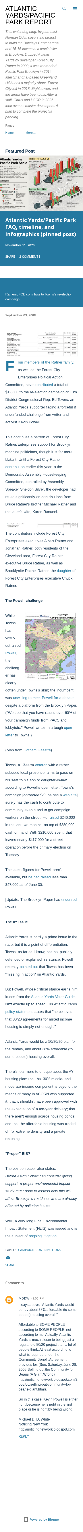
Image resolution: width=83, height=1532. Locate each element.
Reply (24, 1436)
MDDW (24, 1298)
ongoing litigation (42, 1236)
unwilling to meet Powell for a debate (43, 698)
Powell (10, 653)
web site (70, 795)
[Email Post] (8, 1259)
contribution (15, 467)
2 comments (29, 256)
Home (9, 132)
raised (53, 817)
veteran (41, 765)
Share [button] (10, 256)
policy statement (19, 1012)
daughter (64, 571)
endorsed (69, 899)
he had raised (39, 877)
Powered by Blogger (44, 1519)
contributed (44, 385)
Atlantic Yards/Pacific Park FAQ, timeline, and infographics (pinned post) (40, 227)
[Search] (64, 8)
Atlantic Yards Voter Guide (53, 997)
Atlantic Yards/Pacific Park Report (30, 15)
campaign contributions (39, 1250)
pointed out (29, 967)
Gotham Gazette (37, 750)
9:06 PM (38, 1298)
